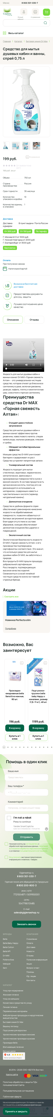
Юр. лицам (31, 976)
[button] (23, 11)
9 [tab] (35, 747)
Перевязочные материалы (15, 1011)
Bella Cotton (8, 947)
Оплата (6, 260)
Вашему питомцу (10, 1026)
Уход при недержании (13, 990)
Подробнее (10, 628)
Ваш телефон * (16, 786)
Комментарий (15, 801)
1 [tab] (4, 747)
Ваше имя (13, 771)
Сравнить (21, 662)
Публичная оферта (12, 1096)
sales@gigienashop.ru (26, 912)
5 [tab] (19, 747)
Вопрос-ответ (32, 968)
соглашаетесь (32, 844)
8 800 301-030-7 (30, 2)
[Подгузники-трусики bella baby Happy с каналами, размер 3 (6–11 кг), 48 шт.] (38, 676)
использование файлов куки (29, 1105)
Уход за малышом (11, 998)
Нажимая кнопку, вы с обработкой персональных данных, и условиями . (28, 847)
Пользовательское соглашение (18, 1090)
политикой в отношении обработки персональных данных (28, 847)
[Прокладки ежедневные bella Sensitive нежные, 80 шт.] (14, 676)
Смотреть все (11, 596)
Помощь (30, 972)
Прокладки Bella (10, 1042)
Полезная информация (36, 959)
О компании (31, 939)
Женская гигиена (11, 994)
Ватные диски (9, 1051)
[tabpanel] (14, 701)
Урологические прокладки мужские (19, 1038)
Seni (5, 968)
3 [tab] (11, 747)
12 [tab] (47, 747)
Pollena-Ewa (8, 959)
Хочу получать (15, 857)
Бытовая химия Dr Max (13, 1022)
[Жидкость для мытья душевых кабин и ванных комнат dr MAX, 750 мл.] (26, 102)
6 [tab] (23, 747)
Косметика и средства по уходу (17, 1003)
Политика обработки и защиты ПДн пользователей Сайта (20, 1083)
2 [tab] (7, 747)
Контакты (30, 980)
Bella (5, 939)
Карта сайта (12, 1074)
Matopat (6, 963)
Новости (30, 951)
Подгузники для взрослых (15, 1030)
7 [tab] (27, 747)
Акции (29, 963)
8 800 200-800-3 (27, 885)
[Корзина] (46, 12)
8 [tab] (31, 747)
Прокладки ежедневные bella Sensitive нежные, (14, 695)
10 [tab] (39, 747)
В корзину (15, 728)
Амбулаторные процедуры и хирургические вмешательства (23, 1016)
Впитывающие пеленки (13, 1047)
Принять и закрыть (16, 1111)
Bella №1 (6, 951)
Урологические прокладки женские (19, 1034)
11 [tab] (43, 747)
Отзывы (30, 955)
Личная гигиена (10, 1007)
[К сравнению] (35, 11)
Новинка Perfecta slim (18, 620)
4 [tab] (15, 747)
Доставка (8, 218)
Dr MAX (6, 955)
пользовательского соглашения (33, 851)
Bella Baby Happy (10, 943)
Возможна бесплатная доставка (25, 285)
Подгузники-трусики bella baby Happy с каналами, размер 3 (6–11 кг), (38, 696)
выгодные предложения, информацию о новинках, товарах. (25, 858)
